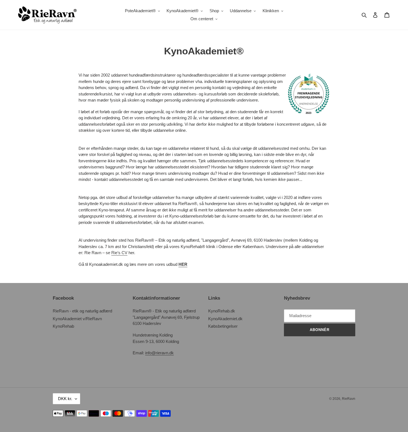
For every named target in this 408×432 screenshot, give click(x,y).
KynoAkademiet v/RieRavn (77, 318)
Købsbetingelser (223, 326)
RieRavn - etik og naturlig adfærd (82, 311)
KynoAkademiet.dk (225, 318)
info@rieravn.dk (159, 352)
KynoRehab (63, 326)
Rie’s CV (119, 252)
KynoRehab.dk (221, 311)
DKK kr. (65, 398)
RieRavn (348, 399)
